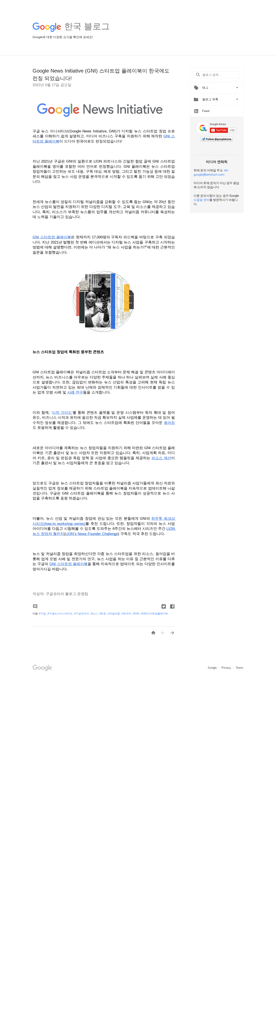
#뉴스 (94, 613)
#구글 (42, 613)
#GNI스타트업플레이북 (154, 613)
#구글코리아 (81, 613)
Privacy (226, 667)
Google (213, 667)
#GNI (136, 613)
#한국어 (127, 613)
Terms (239, 667)
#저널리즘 (114, 613)
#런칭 (103, 613)
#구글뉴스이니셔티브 (60, 613)
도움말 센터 (201, 200)
